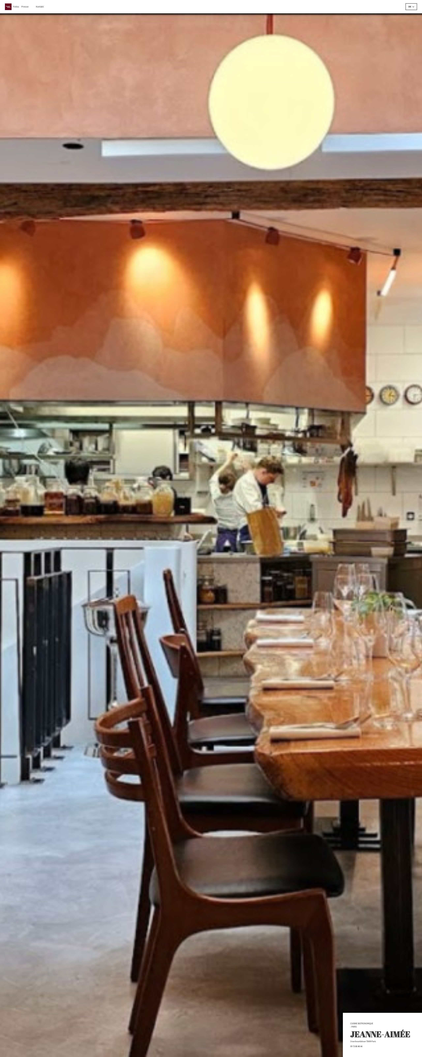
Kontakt (40, 6)
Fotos (16, 6)
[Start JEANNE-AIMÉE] (9, 6)
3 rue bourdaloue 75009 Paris (374, 1041)
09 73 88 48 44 (356, 1046)
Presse (25, 6)
